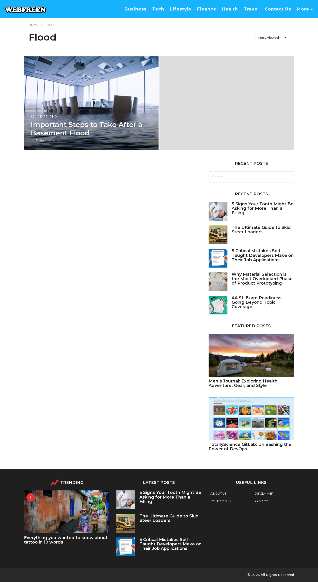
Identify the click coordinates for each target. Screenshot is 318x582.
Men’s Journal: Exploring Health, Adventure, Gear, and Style (244, 383)
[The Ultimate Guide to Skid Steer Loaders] (218, 234)
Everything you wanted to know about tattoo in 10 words (66, 540)
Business (135, 9)
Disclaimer (263, 493)
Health (230, 9)
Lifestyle (180, 9)
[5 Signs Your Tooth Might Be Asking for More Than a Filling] (218, 211)
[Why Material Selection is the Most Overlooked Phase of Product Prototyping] (218, 281)
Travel (251, 9)
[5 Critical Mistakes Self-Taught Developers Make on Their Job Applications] (218, 258)
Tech (158, 9)
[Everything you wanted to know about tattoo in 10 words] (66, 511)
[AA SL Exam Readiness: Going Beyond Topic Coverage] (218, 305)
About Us (218, 493)
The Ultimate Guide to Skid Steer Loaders (261, 229)
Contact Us (278, 9)
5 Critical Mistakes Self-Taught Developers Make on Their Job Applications (263, 255)
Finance (206, 9)
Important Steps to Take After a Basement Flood (86, 128)
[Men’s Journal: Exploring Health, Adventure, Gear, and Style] (251, 355)
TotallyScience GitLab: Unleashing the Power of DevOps (250, 446)
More (303, 9)
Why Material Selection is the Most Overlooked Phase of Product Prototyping (262, 279)
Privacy (261, 501)
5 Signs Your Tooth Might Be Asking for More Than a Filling (263, 208)
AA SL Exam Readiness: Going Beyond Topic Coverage (257, 302)
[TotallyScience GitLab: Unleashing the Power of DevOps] (251, 418)
